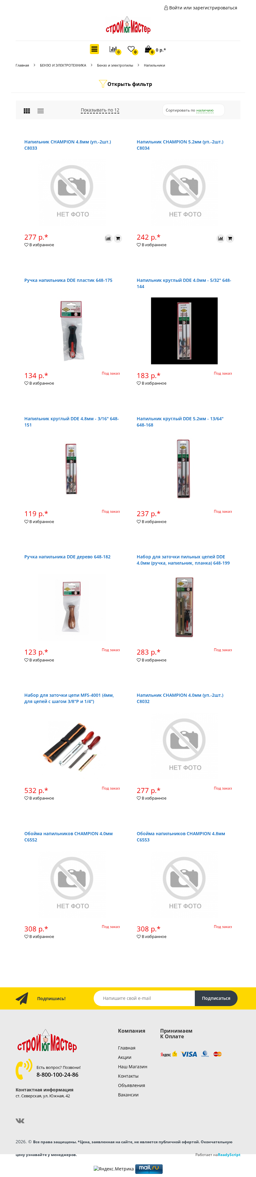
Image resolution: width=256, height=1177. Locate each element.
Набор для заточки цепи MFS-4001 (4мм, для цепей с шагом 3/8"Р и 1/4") (69, 698)
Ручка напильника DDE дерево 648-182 (67, 557)
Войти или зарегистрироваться (203, 8)
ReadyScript (229, 1154)
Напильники (154, 65)
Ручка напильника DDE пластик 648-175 (68, 280)
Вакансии (128, 1095)
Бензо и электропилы (115, 65)
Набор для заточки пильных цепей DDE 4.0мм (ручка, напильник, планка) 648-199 (183, 560)
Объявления (131, 1085)
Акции (124, 1057)
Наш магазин (132, 1067)
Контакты (128, 1076)
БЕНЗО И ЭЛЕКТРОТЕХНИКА (63, 65)
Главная (22, 65)
